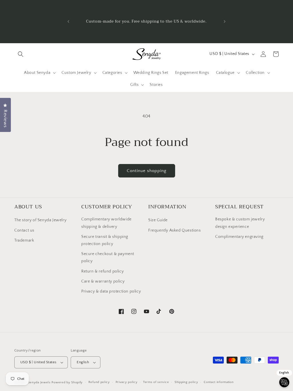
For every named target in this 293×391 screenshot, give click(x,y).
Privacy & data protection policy (111, 291)
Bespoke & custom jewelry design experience (240, 223)
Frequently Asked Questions (174, 230)
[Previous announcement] (68, 21)
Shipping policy (186, 382)
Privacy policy (127, 382)
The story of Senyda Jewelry (40, 220)
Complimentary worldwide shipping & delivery (106, 223)
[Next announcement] (224, 21)
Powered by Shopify (67, 382)
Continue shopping (147, 170)
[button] (20, 54)
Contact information (218, 382)
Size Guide (158, 220)
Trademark (24, 240)
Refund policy (99, 382)
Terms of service (156, 382)
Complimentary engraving (239, 236)
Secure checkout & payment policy (107, 257)
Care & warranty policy (102, 281)
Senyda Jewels (39, 382)
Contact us (24, 230)
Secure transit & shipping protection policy (104, 240)
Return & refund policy (102, 271)
